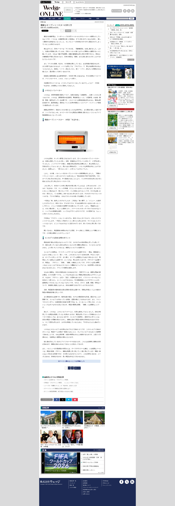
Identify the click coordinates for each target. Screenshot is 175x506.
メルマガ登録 (117, 10)
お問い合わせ (86, 494)
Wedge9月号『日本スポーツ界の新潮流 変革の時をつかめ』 (90, 7)
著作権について (87, 485)
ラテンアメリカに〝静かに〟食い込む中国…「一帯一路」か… (121, 47)
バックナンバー (47, 399)
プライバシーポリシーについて (90, 487)
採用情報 (85, 483)
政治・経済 (52, 18)
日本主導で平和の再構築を (56, 472)
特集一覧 (72, 485)
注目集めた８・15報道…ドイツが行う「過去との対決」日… (121, 42)
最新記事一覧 (73, 481)
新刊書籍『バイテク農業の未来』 (83, 13)
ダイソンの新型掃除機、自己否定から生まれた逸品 (58, 391)
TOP (44, 18)
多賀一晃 (50, 27)
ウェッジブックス (107, 485)
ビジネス (67, 18)
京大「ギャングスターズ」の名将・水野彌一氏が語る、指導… (121, 33)
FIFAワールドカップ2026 (90, 462)
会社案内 (85, 481)
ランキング (72, 483)
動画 (98, 18)
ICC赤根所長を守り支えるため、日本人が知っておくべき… (121, 51)
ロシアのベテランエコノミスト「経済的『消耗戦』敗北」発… (121, 29)
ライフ (82, 18)
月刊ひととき (106, 483)
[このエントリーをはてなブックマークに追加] (69, 399)
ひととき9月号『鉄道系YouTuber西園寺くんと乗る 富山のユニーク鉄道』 (90, 10)
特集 (90, 18)
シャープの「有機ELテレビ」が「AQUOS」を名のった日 (60, 385)
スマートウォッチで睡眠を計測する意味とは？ (57, 388)
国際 (59, 18)
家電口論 (43, 22)
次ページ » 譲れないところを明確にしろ (71, 361)
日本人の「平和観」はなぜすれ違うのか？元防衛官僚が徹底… (121, 38)
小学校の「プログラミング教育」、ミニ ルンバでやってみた (61, 382)
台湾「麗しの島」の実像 (90, 454)
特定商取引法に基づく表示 (89, 489)
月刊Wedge (105, 481)
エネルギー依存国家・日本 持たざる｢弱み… (92, 458)
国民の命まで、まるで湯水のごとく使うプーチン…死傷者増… (121, 56)
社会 (75, 18)
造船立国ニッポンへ (89, 470)
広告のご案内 (86, 491)
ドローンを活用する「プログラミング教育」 (56, 380)
